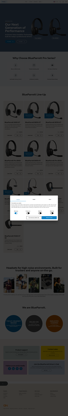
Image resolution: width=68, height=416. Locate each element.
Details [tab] (34, 199)
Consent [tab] (18, 199)
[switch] (28, 213)
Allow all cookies (49, 217)
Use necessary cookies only (34, 217)
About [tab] (50, 199)
